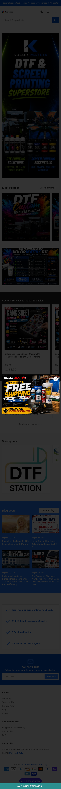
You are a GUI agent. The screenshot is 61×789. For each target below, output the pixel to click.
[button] (30, 786)
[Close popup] (55, 379)
